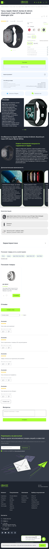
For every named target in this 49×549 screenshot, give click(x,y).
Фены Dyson (34, 500)
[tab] (11, 50)
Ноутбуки (3, 500)
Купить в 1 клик (24, 66)
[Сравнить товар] (3, 295)
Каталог (3, 492)
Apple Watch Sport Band (18, 256)
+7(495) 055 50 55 (7, 518)
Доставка (12, 500)
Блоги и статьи (25, 498)
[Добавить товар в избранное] (6, 295)
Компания (25, 492)
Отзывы (11, 498)
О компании (24, 496)
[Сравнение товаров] (43, 2)
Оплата (11, 502)
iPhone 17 (33, 496)
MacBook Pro (34, 506)
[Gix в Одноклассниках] (15, 532)
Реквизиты (24, 500)
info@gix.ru (5, 521)
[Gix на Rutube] (8, 532)
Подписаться (25, 447)
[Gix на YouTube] (5, 532)
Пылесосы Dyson (35, 504)
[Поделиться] (47, 16)
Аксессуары (3, 506)
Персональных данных (19, 451)
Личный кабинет (13, 496)
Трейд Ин (12, 508)
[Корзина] (38, 2)
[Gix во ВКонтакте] (12, 532)
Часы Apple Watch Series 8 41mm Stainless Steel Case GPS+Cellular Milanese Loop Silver (10, 289)
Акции (11, 510)
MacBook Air (34, 508)
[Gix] (24, 2)
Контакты (24, 502)
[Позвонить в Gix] (36, 2)
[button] (22, 129)
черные (9, 256)
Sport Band (39, 256)
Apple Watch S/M (30, 256)
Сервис (11, 504)
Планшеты (3, 498)
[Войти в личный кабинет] (41, 2)
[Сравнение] (42, 16)
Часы (2, 502)
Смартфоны (3, 496)
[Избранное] (46, 2)
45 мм (3, 256)
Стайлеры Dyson (35, 502)
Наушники (3, 504)
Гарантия (12, 506)
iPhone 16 (33, 498)
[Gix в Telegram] (2, 532)
